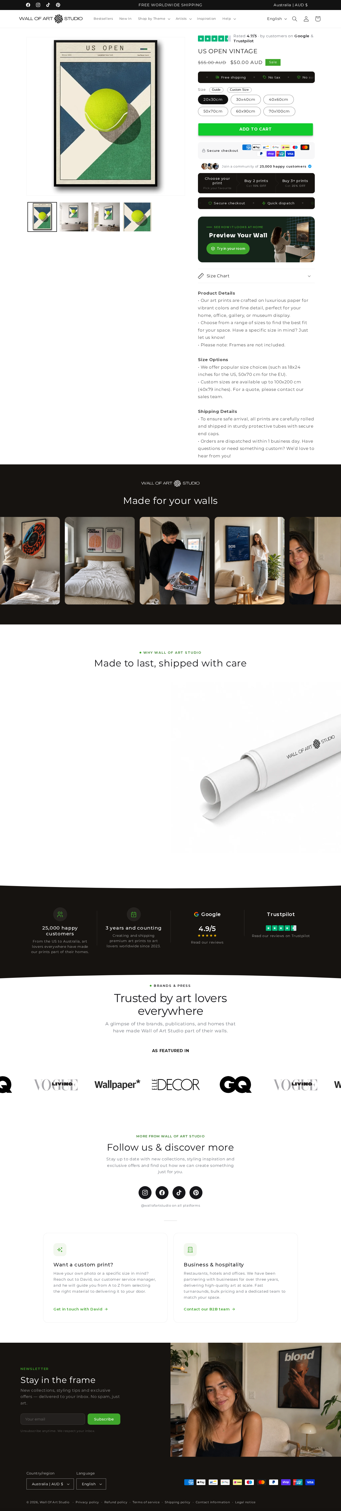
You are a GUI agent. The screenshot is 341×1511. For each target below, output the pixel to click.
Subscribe (104, 1419)
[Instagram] (145, 1192)
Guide (216, 90)
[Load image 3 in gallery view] (105, 217)
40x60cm (278, 99)
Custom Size (239, 90)
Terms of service (146, 1502)
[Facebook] (162, 1192)
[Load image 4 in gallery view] (137, 217)
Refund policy (116, 1502)
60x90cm (245, 111)
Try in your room (231, 248)
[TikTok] (178, 1192)
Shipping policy (177, 1502)
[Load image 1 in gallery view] (42, 217)
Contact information (213, 1502)
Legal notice (245, 1502)
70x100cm (279, 111)
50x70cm (212, 111)
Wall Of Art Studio (54, 1502)
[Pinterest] (195, 1192)
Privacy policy (87, 1502)
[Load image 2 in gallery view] (74, 217)
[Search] (295, 19)
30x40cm (245, 99)
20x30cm (212, 99)
